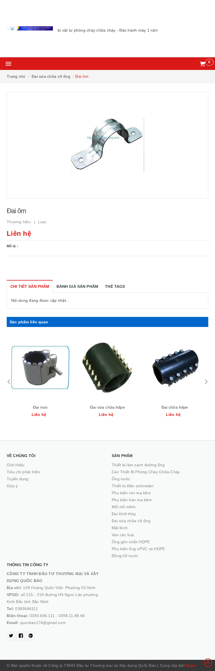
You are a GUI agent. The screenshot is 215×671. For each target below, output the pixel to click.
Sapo (191, 665)
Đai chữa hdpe (175, 407)
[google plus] (30, 636)
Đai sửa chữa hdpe (107, 407)
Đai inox (40, 407)
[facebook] (21, 636)
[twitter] (11, 636)
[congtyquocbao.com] (30, 28)
